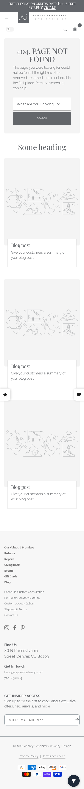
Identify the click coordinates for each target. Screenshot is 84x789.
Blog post (20, 245)
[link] (42, 201)
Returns (9, 553)
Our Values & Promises (19, 547)
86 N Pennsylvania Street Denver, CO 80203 (26, 653)
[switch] (10, 29)
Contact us (11, 615)
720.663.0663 (13, 678)
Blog (7, 582)
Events (8, 570)
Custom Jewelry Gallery (19, 603)
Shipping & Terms (15, 609)
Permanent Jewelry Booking (22, 597)
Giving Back (12, 564)
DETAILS (50, 7)
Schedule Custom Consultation (24, 592)
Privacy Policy (29, 756)
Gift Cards (10, 576)
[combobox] (42, 104)
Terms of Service (54, 756)
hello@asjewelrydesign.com (23, 672)
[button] (7, 17)
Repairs (9, 559)
